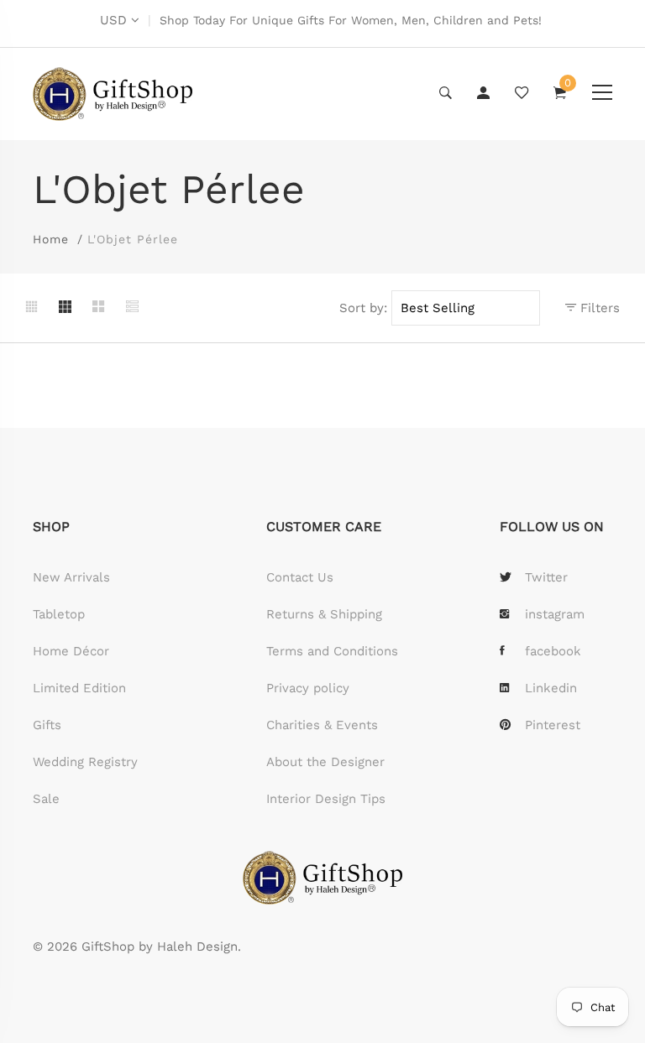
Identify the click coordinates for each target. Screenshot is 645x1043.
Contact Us (299, 577)
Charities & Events (322, 725)
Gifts (47, 725)
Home (51, 239)
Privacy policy (307, 688)
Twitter (546, 577)
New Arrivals (71, 577)
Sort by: (363, 308)
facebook (553, 651)
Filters (598, 308)
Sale (46, 798)
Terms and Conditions (332, 651)
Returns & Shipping (324, 614)
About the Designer (325, 761)
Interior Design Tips (325, 798)
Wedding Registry (85, 761)
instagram (555, 614)
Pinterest (552, 725)
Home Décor (71, 651)
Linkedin (551, 688)
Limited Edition (79, 688)
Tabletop (59, 614)
